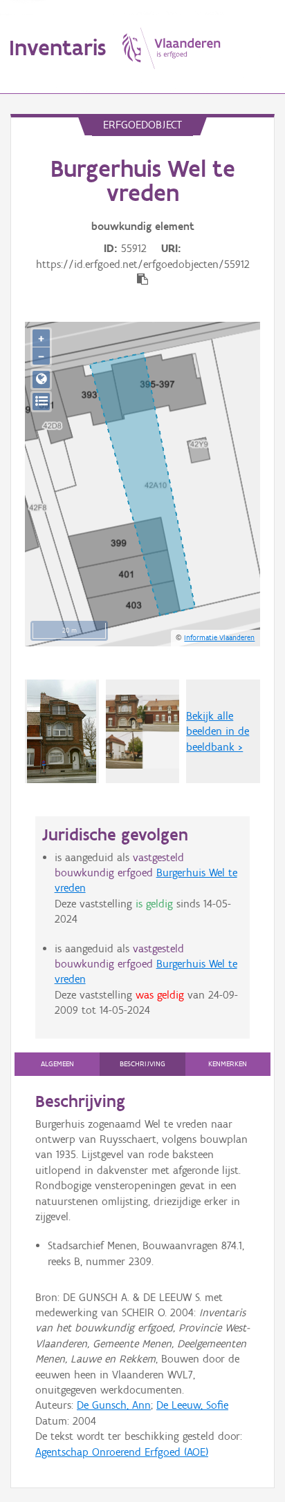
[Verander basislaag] (41, 401)
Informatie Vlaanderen (219, 637)
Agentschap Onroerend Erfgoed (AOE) (121, 1451)
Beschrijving (142, 1063)
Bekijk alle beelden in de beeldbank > (217, 731)
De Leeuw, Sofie (192, 1405)
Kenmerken (227, 1063)
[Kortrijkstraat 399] (61, 731)
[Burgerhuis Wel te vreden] (143, 732)
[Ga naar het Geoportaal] (41, 379)
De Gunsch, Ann (114, 1405)
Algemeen (57, 1063)
